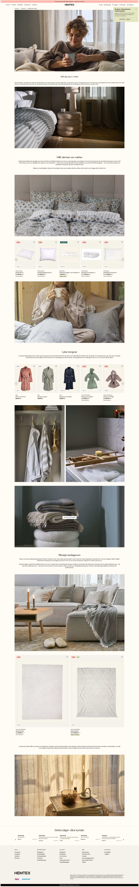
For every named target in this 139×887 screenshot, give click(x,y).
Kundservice (85, 852)
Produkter (13, 4)
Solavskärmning (41, 860)
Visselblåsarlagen (64, 862)
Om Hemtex (63, 856)
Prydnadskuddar (41, 856)
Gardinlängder (41, 854)
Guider (84, 862)
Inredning (39, 858)
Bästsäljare (20, 4)
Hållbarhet (62, 852)
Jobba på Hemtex (65, 860)
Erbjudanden (27, 4)
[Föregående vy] (16, 259)
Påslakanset (40, 852)
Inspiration (34, 4)
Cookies (84, 856)
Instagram (17, 854)
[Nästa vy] (122, 259)
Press (61, 858)
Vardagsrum (23, 8)
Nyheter (8, 4)
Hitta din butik (86, 854)
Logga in (106, 854)
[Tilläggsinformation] (23, 274)
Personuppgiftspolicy (88, 858)
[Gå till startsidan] (69, 5)
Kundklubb (63, 854)
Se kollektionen (69, 517)
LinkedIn (17, 856)
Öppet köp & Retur (87, 860)
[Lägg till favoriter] (34, 242)
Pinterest (17, 858)
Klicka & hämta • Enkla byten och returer (69, 885)
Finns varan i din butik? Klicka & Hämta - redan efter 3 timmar (69, 1)
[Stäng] (136, 9)
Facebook (17, 852)
